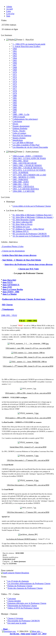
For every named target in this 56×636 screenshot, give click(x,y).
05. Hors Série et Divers (22, 224)
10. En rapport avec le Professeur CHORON (31, 236)
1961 (15, 51)
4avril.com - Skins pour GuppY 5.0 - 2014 (28, 634)
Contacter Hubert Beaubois (18, 573)
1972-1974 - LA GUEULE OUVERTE (29, 170)
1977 (15, 89)
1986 (15, 110)
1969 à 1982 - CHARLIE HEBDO (27, 165)
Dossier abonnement (21, 126)
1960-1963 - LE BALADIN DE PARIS (29, 158)
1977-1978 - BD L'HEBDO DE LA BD (29, 175)
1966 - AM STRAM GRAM (24, 163)
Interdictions (18, 140)
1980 (15, 96)
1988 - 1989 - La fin (21, 114)
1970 (15, 72)
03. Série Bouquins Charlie (24, 220)
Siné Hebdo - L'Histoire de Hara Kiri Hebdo (21, 260)
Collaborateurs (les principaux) (25, 119)
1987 (15, 112)
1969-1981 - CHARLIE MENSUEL (28, 168)
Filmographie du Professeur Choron (22, 605)
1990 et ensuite (19, 117)
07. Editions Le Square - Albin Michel (28, 229)
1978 (15, 91)
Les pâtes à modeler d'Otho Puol (26, 145)
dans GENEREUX (11, 285)
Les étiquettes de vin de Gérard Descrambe (30, 147)
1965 (15, 60)
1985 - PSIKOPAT (20, 179)
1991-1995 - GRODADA (23, 186)
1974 (15, 81)
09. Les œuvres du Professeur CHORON (30, 234)
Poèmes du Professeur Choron (19, 586)
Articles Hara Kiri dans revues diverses (19, 255)
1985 (15, 107)
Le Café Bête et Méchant (23, 142)
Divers (15, 124)
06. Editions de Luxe (21, 227)
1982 (15, 100)
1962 (15, 53)
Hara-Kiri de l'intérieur (22, 135)
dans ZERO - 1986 (11, 292)
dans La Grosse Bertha (13, 289)
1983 (15, 103)
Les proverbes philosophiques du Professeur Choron (28, 583)
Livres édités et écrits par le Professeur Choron (32, 206)
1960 (15, 49)
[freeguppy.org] (9, 631)
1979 (15, 93)
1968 (15, 67)
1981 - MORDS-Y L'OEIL (24, 177)
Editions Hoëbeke (20, 128)
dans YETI (7, 282)
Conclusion (17, 121)
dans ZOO (7, 287)
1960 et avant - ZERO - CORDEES (27, 156)
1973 (15, 79)
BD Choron (7, 305)
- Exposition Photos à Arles (12, 246)
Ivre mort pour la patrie (16, 623)
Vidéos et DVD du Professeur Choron (23, 608)
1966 (15, 63)
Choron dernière (14, 601)
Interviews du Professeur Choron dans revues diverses (29, 264)
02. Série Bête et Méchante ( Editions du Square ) (33, 217)
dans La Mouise (10, 294)
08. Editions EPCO (21, 231)
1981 (15, 98)
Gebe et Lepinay (19, 133)
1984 (15, 105)
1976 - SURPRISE (20, 172)
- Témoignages (7, 309)
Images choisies (19, 138)
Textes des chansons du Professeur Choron (25, 588)
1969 (15, 70)
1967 (15, 65)
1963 (15, 56)
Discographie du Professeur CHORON (23, 621)
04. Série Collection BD (22, 222)
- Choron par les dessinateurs (13, 251)
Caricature (11, 598)
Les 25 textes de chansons (18, 581)
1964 (15, 58)
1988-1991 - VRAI (21, 184)
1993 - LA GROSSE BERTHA (26, 189)
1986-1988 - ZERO (21, 182)
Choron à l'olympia (15, 618)
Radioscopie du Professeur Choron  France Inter (23, 299)
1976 (15, 86)
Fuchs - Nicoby (19, 131)
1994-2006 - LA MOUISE (24, 191)
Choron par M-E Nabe (28, 269)
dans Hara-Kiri (9, 280)
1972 (15, 77)
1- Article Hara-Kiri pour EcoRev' (27, 46)
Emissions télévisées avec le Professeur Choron (26, 603)
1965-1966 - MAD (20, 161)
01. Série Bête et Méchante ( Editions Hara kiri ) (32, 215)
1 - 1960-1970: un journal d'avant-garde (29, 44)
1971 (15, 74)
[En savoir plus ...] (36, 631)
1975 (15, 84)
